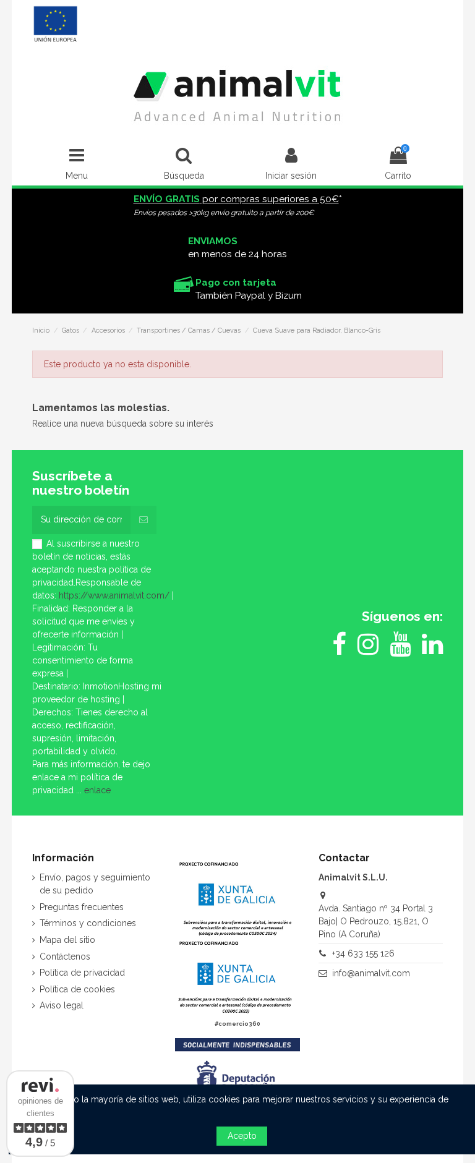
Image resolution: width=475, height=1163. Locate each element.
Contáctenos (65, 956)
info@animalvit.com (371, 973)
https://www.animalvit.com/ (114, 595)
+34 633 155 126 (363, 953)
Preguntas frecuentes (82, 907)
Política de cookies (77, 989)
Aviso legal (61, 1005)
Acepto (242, 1136)
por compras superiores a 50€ (236, 199)
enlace (97, 790)
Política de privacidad (82, 973)
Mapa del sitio (67, 940)
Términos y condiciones (88, 923)
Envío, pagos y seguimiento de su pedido (95, 883)
